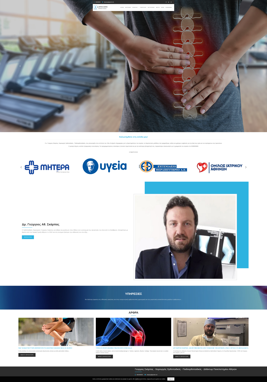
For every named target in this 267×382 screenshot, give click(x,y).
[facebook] (166, 2)
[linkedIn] (169, 2)
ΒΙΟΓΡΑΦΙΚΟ (128, 7)
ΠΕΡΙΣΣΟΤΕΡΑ (28, 237)
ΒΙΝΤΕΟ (158, 7)
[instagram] (171, 2)
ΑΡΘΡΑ (162, 7)
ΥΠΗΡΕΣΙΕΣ (135, 7)
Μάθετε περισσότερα (27, 354)
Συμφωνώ (170, 379)
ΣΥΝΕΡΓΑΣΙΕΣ (143, 7)
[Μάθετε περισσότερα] (56, 331)
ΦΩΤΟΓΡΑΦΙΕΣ (151, 7)
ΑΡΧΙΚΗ (122, 7)
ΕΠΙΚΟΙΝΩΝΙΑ (169, 7)
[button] (20, 66)
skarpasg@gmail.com (109, 2)
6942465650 (98, 2)
